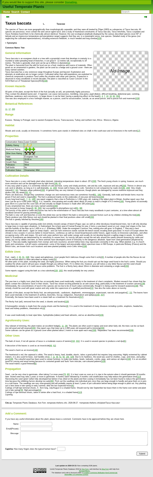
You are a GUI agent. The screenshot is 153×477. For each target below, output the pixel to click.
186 (56, 183)
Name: (16, 424)
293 (117, 96)
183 (60, 270)
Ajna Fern (105, 469)
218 (73, 341)
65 (114, 96)
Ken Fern (85, 469)
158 (27, 257)
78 (65, 374)
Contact (25, 12)
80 (68, 374)
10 (107, 96)
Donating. (71, 2)
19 (111, 96)
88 (36, 208)
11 (68, 63)
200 (13, 109)
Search (15, 12)
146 (35, 350)
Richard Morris (84, 471)
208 (94, 330)
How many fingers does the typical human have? (30, 449)
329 (99, 38)
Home (6, 12)
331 (77, 341)
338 (45, 81)
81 (17, 190)
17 (10, 109)
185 (33, 199)
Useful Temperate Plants (23, 7)
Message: (14, 433)
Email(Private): (12, 429)
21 (92, 288)
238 (142, 284)
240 (98, 295)
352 (26, 192)
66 (64, 357)
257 (102, 295)
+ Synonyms (11, 43)
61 (54, 345)
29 (66, 326)
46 (51, 345)
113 (138, 376)
